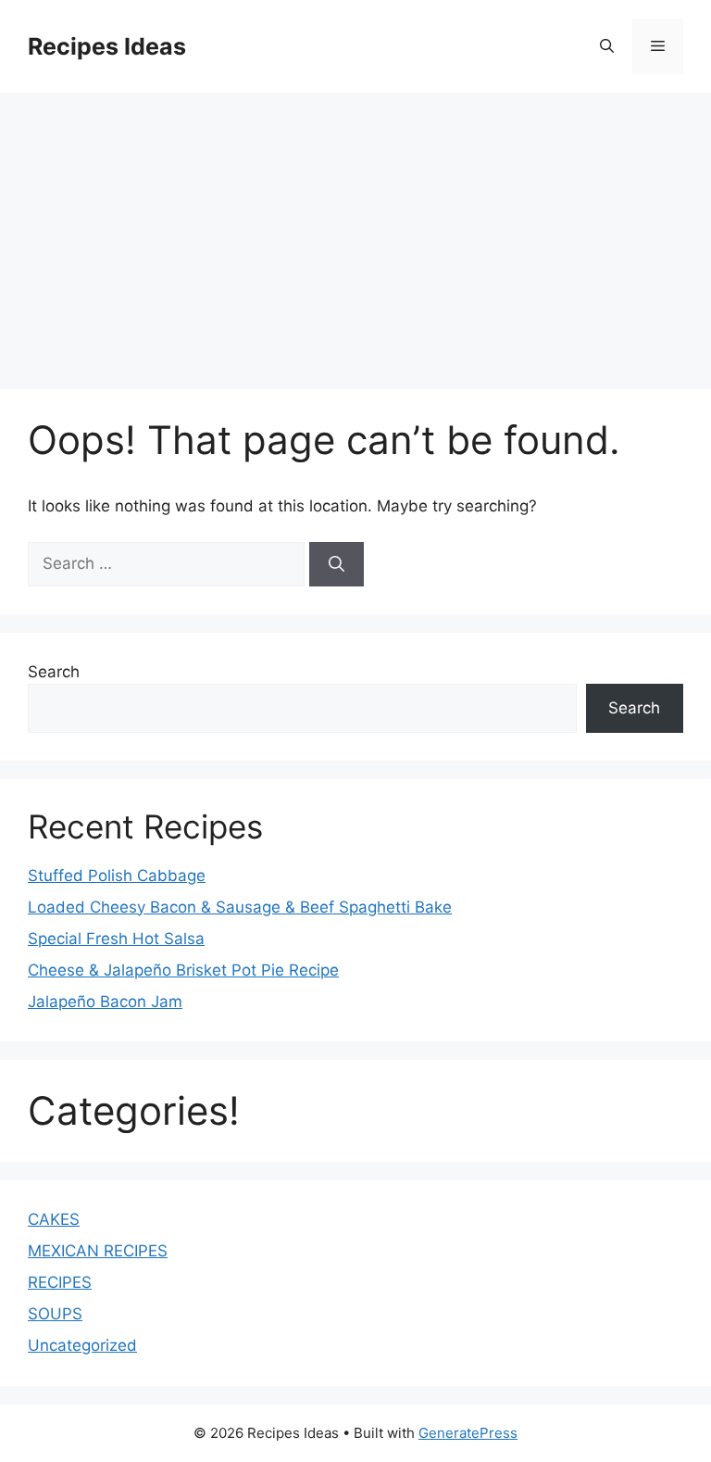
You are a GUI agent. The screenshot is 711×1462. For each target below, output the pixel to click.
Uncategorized (82, 1345)
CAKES (54, 1219)
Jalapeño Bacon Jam (105, 1001)
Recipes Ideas (107, 46)
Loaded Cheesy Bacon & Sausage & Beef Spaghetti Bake (240, 907)
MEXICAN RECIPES (98, 1250)
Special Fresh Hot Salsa (116, 938)
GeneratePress (468, 1433)
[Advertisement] (355, 231)
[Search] (336, 564)
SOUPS (55, 1313)
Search (54, 671)
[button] (606, 46)
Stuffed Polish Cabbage (117, 875)
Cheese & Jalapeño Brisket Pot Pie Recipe (183, 970)
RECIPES (60, 1282)
